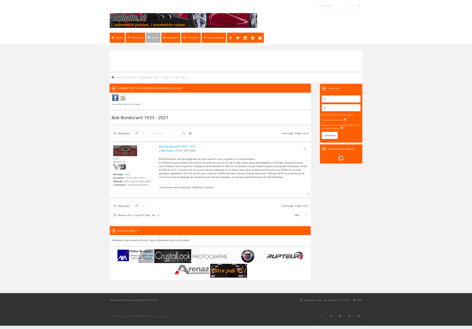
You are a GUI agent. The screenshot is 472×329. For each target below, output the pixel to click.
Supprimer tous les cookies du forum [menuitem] (326, 300)
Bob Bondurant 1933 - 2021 (140, 117)
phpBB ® (129, 316)
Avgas (116, 158)
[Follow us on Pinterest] (349, 316)
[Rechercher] (352, 5)
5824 (127, 174)
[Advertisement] (236, 60)
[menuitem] (170, 38)
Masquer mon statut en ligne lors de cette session (340, 126)
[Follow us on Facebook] (321, 316)
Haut (359, 300)
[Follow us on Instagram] (340, 316)
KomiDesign (163, 316)
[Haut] (308, 194)
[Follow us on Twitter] (331, 316)
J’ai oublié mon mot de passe (338, 114)
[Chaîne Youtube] (358, 316)
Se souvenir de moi (333, 120)
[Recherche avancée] (358, 5)
